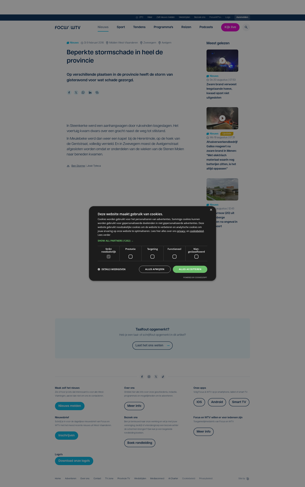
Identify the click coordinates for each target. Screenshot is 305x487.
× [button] (211, 210)
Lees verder (104, 234)
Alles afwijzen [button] (154, 269)
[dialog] (152, 243)
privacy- (181, 231)
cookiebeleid (197, 231)
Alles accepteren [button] (190, 269)
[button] (152, 240)
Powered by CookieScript (195, 277)
